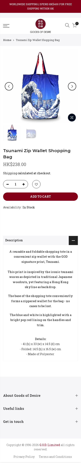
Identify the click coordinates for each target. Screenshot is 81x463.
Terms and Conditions (55, 457)
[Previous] (9, 86)
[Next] (72, 86)
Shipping (10, 173)
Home (7, 40)
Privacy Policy (24, 457)
